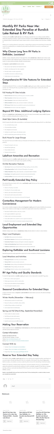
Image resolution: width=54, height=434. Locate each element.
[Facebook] (50, 3)
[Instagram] (52, 3)
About (24, 6)
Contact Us (38, 6)
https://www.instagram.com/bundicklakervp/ (17, 349)
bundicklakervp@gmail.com (7, 3)
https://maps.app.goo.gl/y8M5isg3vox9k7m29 (19, 351)
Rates (33, 6)
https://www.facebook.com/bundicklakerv (17, 347)
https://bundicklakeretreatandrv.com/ (13, 339)
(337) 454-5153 (12, 2)
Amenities (29, 6)
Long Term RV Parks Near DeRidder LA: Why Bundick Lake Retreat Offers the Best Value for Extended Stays (43, 415)
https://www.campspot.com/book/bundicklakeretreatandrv (17, 340)
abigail (11, 19)
